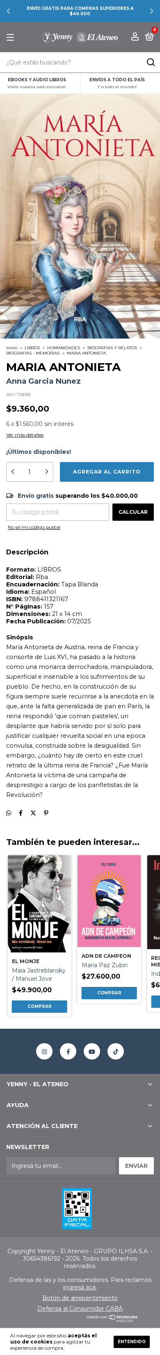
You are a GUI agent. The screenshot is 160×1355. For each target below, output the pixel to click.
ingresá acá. (80, 1287)
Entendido (132, 1341)
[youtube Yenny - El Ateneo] (92, 1051)
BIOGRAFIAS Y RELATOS (112, 347)
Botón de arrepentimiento (80, 1298)
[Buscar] (150, 62)
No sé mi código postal (34, 527)
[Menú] (11, 37)
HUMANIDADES (63, 347)
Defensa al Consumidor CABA (80, 1308)
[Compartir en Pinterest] (46, 813)
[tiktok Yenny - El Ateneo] (115, 1051)
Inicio (11, 347)
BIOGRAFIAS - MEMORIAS (32, 353)
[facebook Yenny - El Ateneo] (68, 1051)
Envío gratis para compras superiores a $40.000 (80, 11)
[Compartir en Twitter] (33, 813)
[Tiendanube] (112, 1320)
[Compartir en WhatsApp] (8, 813)
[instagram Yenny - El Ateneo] (44, 1051)
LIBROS (32, 347)
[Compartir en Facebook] (21, 813)
